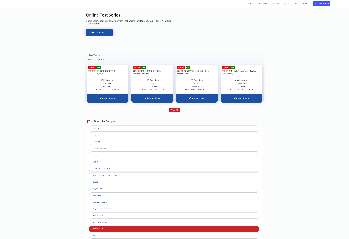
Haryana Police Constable (102, 211)
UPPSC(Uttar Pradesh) (100, 231)
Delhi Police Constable (101, 224)
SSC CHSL (96, 144)
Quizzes (292, 3)
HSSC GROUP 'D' (99, 217)
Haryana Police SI (99, 191)
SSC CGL (96, 130)
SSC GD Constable (99, 150)
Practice (283, 3)
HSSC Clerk (97, 197)
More (306, 3)
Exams (261, 3)
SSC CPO (96, 137)
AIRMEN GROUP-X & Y (101, 171)
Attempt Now (108, 100)
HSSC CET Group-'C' (100, 204)
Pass (300, 3)
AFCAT (95, 164)
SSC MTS (96, 157)
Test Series (273, 3)
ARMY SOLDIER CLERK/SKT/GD (105, 177)
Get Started (323, 3)
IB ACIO (95, 184)
